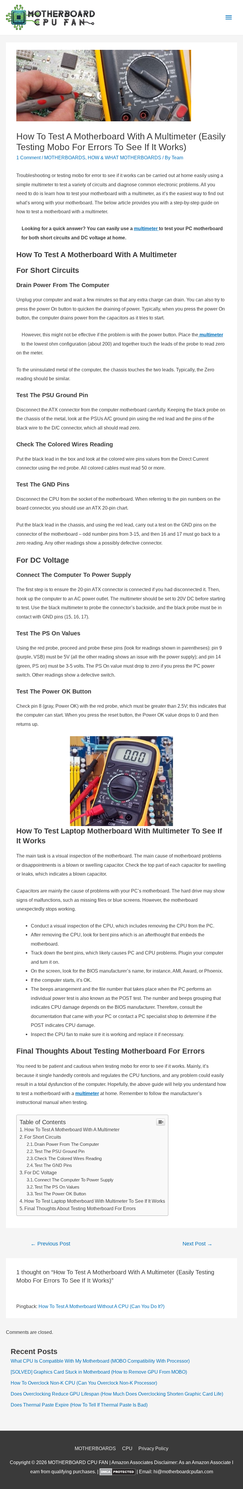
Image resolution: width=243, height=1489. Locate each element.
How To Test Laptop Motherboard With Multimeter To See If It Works (94, 1201)
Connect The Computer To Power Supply (73, 1180)
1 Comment (28, 157)
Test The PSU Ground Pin (59, 1151)
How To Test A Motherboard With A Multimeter (72, 1129)
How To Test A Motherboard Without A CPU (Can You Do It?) (101, 1306)
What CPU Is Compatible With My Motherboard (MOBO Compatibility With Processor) (100, 1361)
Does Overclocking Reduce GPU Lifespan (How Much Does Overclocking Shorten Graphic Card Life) (117, 1393)
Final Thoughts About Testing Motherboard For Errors (80, 1208)
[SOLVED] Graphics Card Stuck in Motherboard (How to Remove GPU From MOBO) (99, 1372)
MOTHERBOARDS (64, 157)
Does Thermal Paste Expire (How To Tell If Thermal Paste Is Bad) (79, 1404)
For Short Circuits (42, 1137)
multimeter (87, 1093)
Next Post (197, 1244)
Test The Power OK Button (60, 1193)
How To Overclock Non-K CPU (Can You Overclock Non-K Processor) (84, 1382)
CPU (127, 1448)
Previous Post (50, 1244)
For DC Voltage (40, 1172)
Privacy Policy (153, 1448)
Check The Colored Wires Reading (68, 1158)
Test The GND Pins (53, 1165)
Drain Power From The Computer (66, 1144)
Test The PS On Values (56, 1187)
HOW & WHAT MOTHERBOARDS (124, 157)
